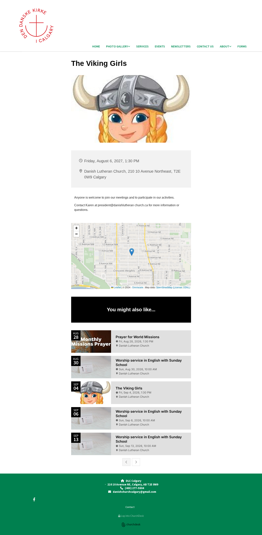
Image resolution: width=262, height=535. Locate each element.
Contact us (205, 46)
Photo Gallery (117, 46)
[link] (118, 46)
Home (96, 46)
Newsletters (181, 46)
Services (142, 46)
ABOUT (224, 46)
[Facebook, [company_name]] (34, 499)
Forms (242, 46)
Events (160, 46)
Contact (129, 507)
